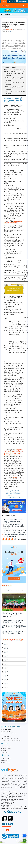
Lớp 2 (6, 648)
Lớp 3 (6, 652)
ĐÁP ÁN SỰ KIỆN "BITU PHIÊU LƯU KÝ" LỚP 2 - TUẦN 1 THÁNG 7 (14, 627)
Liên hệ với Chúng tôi (6, 748)
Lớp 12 (6, 687)
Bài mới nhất (20, 590)
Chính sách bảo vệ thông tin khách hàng (11, 740)
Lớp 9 (6, 676)
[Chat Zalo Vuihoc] (25, 835)
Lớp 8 (11, 31)
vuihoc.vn (16, 477)
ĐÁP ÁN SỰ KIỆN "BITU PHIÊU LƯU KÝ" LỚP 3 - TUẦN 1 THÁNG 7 (14, 621)
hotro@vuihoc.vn (8, 731)
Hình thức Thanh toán (6, 736)
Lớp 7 (6, 668)
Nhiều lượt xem (8, 590)
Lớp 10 (6, 680)
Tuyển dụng (4, 750)
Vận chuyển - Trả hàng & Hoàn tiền (9, 738)
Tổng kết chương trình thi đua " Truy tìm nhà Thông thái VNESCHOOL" (12, 614)
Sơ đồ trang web (5, 752)
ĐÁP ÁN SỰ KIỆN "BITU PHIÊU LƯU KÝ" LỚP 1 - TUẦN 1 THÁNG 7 (14, 632)
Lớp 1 (5, 644)
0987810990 (13, 734)
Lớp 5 (6, 660)
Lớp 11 (6, 683)
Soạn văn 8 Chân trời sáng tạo (13, 222)
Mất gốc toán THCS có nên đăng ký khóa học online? (12, 521)
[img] (14, 10)
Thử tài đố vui (4, 760)
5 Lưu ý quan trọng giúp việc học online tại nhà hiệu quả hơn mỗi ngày (14, 526)
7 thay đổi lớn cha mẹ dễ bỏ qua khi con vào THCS (14, 535)
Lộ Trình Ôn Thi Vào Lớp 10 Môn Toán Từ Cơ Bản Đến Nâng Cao (14, 531)
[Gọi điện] (25, 841)
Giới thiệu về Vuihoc (6, 746)
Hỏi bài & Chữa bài (5, 762)
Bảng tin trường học (6, 758)
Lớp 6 (6, 664)
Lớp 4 (6, 656)
